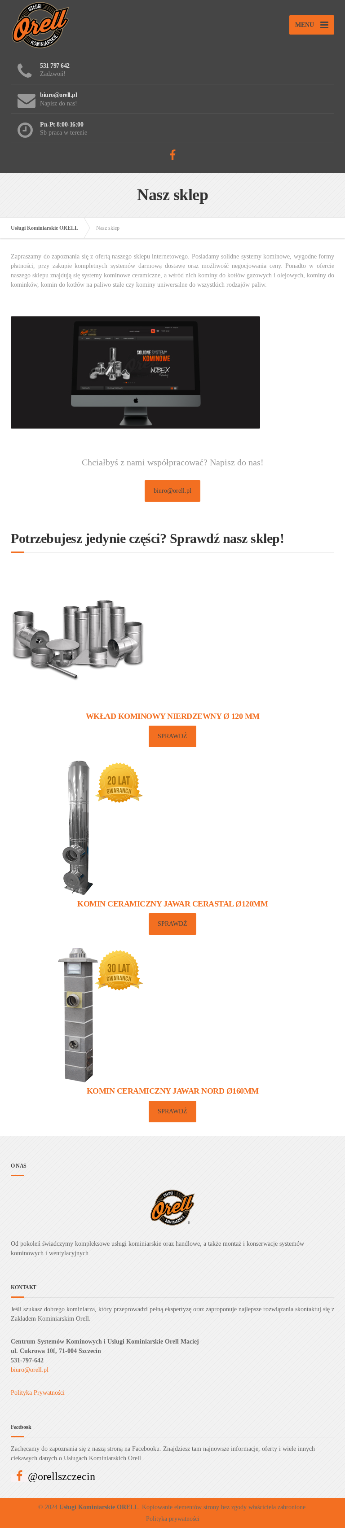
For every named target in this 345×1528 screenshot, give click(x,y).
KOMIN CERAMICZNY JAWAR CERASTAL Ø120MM (172, 903)
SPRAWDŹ (172, 736)
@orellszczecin (61, 1476)
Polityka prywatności (172, 1518)
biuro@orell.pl (172, 490)
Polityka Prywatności (38, 1392)
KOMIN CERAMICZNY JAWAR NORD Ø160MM (173, 1090)
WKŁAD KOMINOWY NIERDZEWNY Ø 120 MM (173, 716)
